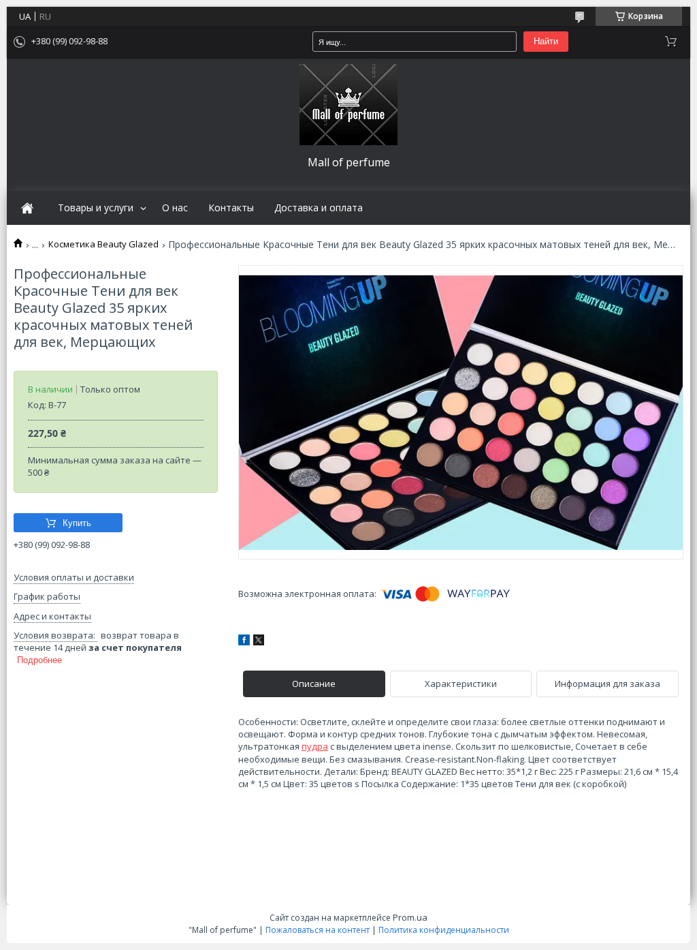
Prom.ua (410, 917)
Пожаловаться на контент (317, 930)
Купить (77, 523)
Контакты (231, 208)
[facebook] (244, 642)
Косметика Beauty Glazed (103, 244)
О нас (175, 208)
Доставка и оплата (318, 208)
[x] (258, 642)
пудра (315, 746)
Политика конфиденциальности (443, 930)
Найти (546, 41)
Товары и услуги (95, 208)
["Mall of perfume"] (348, 104)
